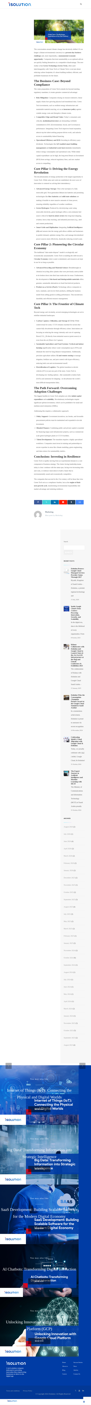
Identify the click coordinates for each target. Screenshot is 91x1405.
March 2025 (68, 929)
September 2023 (69, 1038)
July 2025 (67, 914)
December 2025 (69, 878)
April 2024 (67, 1001)
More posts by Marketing (53, 515)
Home (64, 1362)
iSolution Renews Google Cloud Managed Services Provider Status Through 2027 (78, 573)
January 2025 (68, 943)
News (75, 1366)
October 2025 (68, 892)
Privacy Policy (27, 1391)
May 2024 (67, 994)
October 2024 (68, 958)
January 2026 (68, 870)
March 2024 (68, 1009)
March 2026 (68, 856)
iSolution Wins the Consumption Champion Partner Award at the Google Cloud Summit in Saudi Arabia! (78, 701)
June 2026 (67, 841)
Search (66, 541)
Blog (63, 1370)
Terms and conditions (13, 1391)
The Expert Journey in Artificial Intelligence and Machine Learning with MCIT (77, 777)
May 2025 (67, 921)
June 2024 (67, 987)
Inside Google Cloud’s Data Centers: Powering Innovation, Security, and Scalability (76, 612)
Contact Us (76, 1374)
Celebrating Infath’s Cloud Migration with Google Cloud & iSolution (77, 741)
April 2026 (67, 849)
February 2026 (69, 863)
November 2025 (69, 885)
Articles (75, 1370)
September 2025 (69, 899)
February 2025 (69, 936)
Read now (39, 1109)
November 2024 (69, 950)
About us (65, 1366)
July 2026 (67, 834)
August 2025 (68, 907)
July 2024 (67, 980)
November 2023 (69, 1023)
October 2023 (68, 1030)
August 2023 (68, 1045)
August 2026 (68, 827)
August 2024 (68, 972)
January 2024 (68, 1016)
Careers (64, 1374)
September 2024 (69, 965)
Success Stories (78, 1362)
